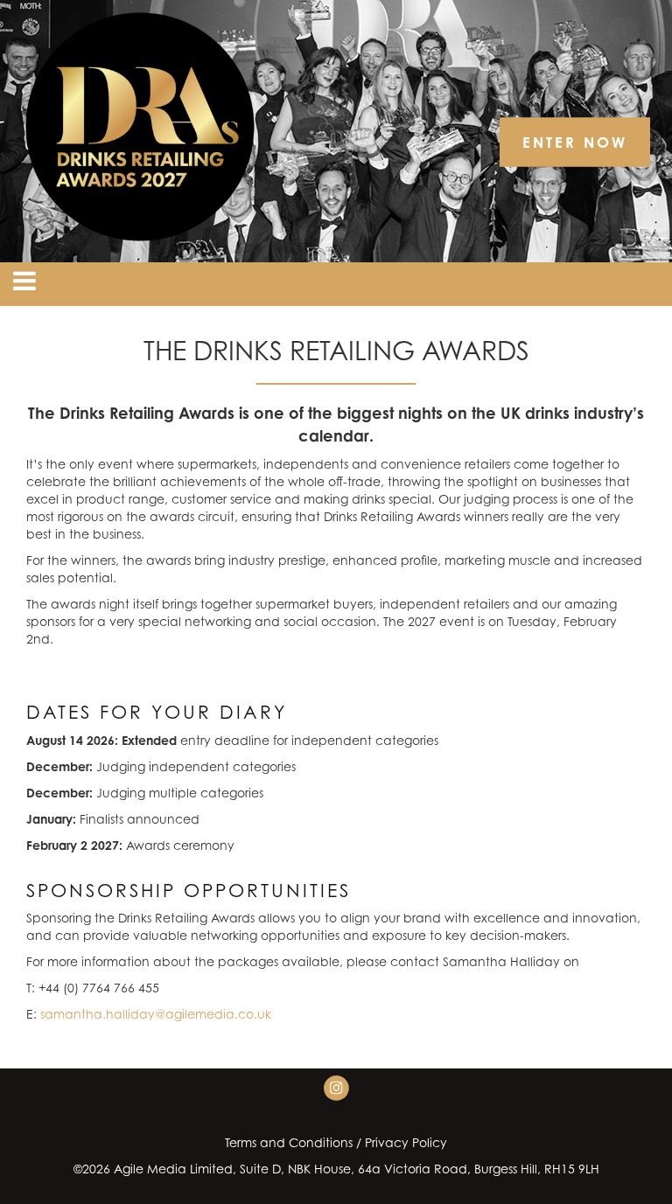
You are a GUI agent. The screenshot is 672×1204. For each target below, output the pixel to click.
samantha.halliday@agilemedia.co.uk (155, 1013)
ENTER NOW (574, 142)
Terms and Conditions (289, 1142)
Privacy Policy (406, 1142)
